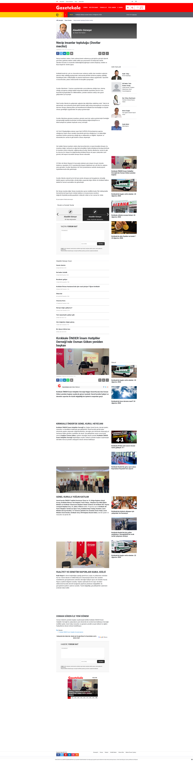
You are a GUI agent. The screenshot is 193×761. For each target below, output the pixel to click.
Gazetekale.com (67, 387)
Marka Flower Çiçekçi (131, 752)
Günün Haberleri (69, 1)
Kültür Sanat (93, 7)
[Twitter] (61, 53)
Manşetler (62, 1)
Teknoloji (103, 7)
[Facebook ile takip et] (104, 387)
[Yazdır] (71, 53)
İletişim (106, 752)
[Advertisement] (43, 40)
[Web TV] (132, 1)
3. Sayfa (120, 7)
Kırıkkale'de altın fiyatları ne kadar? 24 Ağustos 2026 (89, 14)
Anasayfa (60, 20)
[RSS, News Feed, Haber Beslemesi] (77, 754)
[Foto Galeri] (136, 1)
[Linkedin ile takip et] (69, 754)
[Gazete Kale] (68, 7)
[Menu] (128, 7)
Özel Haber (112, 7)
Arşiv (76, 1)
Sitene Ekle (81, 1)
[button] (99, 53)
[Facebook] (57, 53)
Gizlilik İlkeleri (113, 752)
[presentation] (62, 15)
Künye (101, 752)
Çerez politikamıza (130, 759)
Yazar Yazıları (68, 20)
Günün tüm (131, 14)
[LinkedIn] (64, 53)
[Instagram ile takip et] (107, 387)
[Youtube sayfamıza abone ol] (66, 754)
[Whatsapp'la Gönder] (67, 53)
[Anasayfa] (57, 1)
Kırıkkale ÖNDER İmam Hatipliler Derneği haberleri (71, 632)
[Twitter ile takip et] (106, 387)
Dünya (85, 7)
